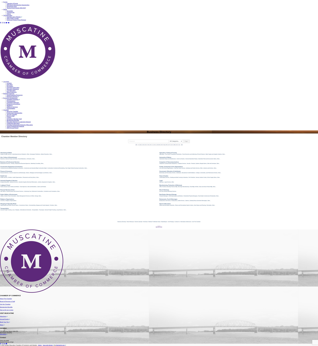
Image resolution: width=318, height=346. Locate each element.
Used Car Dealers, (181, 158)
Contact (9, 117)
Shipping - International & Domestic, (23, 209)
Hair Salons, (3, 191)
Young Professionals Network (15, 126)
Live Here (6, 81)
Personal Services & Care (7, 189)
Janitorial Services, (14, 182)
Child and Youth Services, (180, 168)
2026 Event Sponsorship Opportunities (18, 5)
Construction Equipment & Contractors (11, 166)
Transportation (11, 108)
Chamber (6, 110)
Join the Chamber (12, 114)
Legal (161, 180)
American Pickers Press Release (16, 20)
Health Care (3, 176)
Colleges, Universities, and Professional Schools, (207, 172)
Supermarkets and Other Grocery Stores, (9, 205)
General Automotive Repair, (191, 158)
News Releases (130, 221)
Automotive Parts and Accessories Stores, (207, 158)
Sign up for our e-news (6, 310)
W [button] (174, 144)
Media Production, (45, 154)
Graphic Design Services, (6, 154)
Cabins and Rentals (41, 186)
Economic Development (10, 98)
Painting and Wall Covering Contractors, (179, 177)
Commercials (10, 12)
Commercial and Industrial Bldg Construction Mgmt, (35, 168)
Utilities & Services (12, 107)
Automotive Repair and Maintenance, (167, 158)
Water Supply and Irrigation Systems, (213, 154)
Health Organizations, (17, 177)
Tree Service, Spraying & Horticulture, (173, 154)
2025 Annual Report (12, 128)
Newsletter (10, 11)
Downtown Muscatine (13, 87)
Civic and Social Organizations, (166, 168)
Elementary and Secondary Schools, (167, 172)
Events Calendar (138, 221)
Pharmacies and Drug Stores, (29, 177)
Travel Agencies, (23, 186)
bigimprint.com (60, 345)
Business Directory (12, 96)
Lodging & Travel (5, 185)
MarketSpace (164, 221)
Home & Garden (163, 176)
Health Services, (4, 177)
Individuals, (178, 172)
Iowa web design (48, 345)
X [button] (176, 144)
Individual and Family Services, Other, (194, 168)
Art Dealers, (29, 158)
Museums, (2, 158)
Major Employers (12, 92)
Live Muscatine (11, 90)
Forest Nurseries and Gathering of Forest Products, (193, 154)
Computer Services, (181, 163)
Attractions (3, 316)
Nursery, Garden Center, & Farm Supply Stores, (206, 177)
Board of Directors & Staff (7, 301)
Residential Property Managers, (191, 196)
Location (9, 83)
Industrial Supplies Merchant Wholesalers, (28, 182)
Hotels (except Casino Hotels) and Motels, (9, 186)
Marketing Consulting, (36, 163)
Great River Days (12, 6)
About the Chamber (12, 111)
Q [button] (164, 144)
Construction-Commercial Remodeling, (56, 168)
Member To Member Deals (154, 221)
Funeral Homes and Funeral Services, (14, 191)
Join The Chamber (196, 221)
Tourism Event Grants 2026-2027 (16, 8)
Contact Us (177, 221)
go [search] (186, 141)
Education (10, 84)
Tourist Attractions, (22, 158)
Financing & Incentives (13, 104)
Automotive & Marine (165, 157)
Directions (3, 334)
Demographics (11, 101)
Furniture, (52, 205)
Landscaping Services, (164, 177)
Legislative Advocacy (13, 102)
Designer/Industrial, (4, 182)
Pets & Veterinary (164, 189)
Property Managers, (163, 196)
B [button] (140, 144)
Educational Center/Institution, (188, 172)
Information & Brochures (185, 221)
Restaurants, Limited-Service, (178, 200)
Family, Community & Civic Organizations (171, 166)
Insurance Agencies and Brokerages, (17, 172)
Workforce (10, 105)
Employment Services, (5, 163)
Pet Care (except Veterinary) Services (167, 191)
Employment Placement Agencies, (22, 163)
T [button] (169, 144)
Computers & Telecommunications (169, 162)
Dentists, (10, 177)
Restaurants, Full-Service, (165, 200)
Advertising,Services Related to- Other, (21, 154)
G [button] (148, 144)
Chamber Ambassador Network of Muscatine (20, 125)
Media (5, 9)
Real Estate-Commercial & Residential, (207, 196)
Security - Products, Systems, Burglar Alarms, (197, 163)
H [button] (150, 144)
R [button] (166, 144)
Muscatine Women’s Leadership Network (19, 122)
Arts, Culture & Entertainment (8, 157)
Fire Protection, (192, 177)
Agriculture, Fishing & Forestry (168, 152)
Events (5, 2)
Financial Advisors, (4, 172)
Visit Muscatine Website (14, 17)
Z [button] (179, 144)
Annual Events (4, 319)
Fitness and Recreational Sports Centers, (184, 205)
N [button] (159, 144)
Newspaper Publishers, (35, 154)
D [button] (143, 144)
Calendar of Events (12, 3)
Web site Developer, (211, 163)
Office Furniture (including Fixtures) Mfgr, (168, 186)
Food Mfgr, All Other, (194, 186)
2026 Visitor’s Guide (13, 18)
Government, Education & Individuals (170, 171)
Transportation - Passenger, (38, 209)
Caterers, (187, 200)
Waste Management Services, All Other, (25, 196)
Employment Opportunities (14, 113)
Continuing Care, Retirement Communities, (33, 191)
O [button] (161, 144)
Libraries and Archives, (208, 168)
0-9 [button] (136, 144)
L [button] (156, 144)
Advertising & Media (6, 152)
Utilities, (2, 196)
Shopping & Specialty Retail (8, 203)
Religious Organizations (7, 199)
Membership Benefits (13, 120)
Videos (9, 14)
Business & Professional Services (9, 162)
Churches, (2, 200)
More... (51, 154)
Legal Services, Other (169, 182)
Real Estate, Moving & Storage (168, 194)
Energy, (36, 196)
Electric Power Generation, (10, 196)
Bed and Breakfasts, (32, 186)
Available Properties (13, 99)
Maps (1, 325)
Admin (40, 345)
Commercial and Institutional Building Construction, (11, 168)
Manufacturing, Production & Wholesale (170, 185)
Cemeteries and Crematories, (50, 191)
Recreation (10, 86)
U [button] (171, 144)
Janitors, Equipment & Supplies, (45, 182)
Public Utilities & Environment (8, 194)
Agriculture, (162, 154)
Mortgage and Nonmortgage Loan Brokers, (39, 172)
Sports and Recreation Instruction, (167, 205)
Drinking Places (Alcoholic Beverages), (198, 200)
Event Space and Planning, (200, 205)
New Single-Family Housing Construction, (74, 168)
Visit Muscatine (7, 15)
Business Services (8, 93)
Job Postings (171, 221)
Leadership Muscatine (13, 123)
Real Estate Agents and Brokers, (176, 196)
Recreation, (209, 205)
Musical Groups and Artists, (11, 158)
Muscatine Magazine (13, 89)
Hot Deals (145, 221)
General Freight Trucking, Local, (7, 209)
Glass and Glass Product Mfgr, (206, 186)
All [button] (181, 144)
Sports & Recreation (165, 203)
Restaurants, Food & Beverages (168, 199)
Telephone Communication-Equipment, (168, 163)
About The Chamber (6, 298)
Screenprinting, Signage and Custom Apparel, (39, 205)
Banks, (27, 172)
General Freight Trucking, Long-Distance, (54, 209)
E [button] (145, 144)
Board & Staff (10, 116)
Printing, (13, 163)
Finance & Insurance (6, 171)
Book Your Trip (4, 322)
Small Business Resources (15, 95)
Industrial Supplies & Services (8, 180)
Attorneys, (161, 182)
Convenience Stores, (23, 205)
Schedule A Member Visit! (14, 119)
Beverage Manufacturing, (183, 186)
